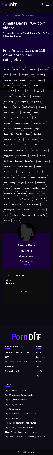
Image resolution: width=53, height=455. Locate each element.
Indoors (17, 107)
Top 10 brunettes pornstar (16, 399)
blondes (7, 69)
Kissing (26, 96)
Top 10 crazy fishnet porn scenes (19, 427)
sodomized (41, 183)
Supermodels (16, 204)
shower (7, 85)
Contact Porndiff (12, 371)
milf (23, 69)
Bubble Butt (26, 112)
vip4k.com (15, 215)
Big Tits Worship (29, 107)
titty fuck (16, 85)
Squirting (18, 161)
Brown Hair (39, 118)
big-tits (7, 172)
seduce (15, 177)
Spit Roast (8, 161)
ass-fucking (42, 177)
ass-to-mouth (9, 166)
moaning (24, 177)
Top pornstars (15, 15)
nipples (26, 188)
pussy (21, 172)
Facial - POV (8, 134)
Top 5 (38, 366)
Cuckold (44, 150)
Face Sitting (8, 102)
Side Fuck (7, 129)
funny (39, 172)
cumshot (7, 80)
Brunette (17, 129)
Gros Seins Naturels (32, 204)
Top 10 (39, 371)
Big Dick (18, 96)
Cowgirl (41, 107)
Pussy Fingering (22, 102)
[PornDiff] (9, 4)
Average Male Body (11, 112)
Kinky (17, 118)
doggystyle (32, 69)
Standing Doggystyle (22, 199)
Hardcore (33, 156)
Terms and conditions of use (17, 352)
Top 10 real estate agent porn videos (20, 413)
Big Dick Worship (32, 139)
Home (5, 15)
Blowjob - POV (38, 96)
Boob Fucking (40, 210)
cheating (23, 80)
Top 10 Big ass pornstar (15, 404)
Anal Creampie (26, 145)
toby (44, 188)
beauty (12, 183)
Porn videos (41, 357)
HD (42, 139)
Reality (42, 156)
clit (38, 193)
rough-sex (30, 172)
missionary (41, 75)
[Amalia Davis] (26, 237)
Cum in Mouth (21, 156)
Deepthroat (8, 150)
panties (30, 183)
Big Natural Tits (40, 215)
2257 (7, 357)
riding (46, 161)
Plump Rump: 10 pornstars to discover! (21, 432)
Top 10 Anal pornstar (14, 418)
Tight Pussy (26, 215)
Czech (28, 134)
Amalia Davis (28, 15)
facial (6, 75)
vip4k (6, 215)
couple (6, 177)
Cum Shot (37, 134)
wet (15, 80)
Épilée (6, 204)
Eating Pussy (29, 161)
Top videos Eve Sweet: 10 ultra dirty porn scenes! (25, 436)
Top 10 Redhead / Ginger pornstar (19, 395)
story (33, 177)
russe (31, 193)
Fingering (19, 150)
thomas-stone (9, 193)
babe (45, 145)
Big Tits (20, 91)
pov (37, 15)
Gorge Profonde (39, 199)
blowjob (25, 75)
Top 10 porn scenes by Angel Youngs (20, 423)
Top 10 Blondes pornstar (15, 390)
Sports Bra (28, 129)
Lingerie (35, 150)
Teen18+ (19, 134)
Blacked (27, 264)
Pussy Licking (36, 102)
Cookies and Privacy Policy (16, 361)
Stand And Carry (40, 123)
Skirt (20, 139)
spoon (32, 80)
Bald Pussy (8, 118)
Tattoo (35, 85)
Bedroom (7, 107)
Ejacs (19, 210)
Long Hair (7, 199)
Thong (35, 112)
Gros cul (17, 220)
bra (5, 183)
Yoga (37, 129)
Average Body (9, 91)
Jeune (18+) (28, 210)
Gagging (7, 123)
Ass (27, 150)
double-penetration (25, 166)
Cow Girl (7, 220)
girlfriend (15, 75)
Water (37, 145)
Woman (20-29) (10, 139)
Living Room (26, 118)
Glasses (29, 91)
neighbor (35, 188)
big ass (16, 69)
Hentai (39, 361)
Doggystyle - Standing (22, 123)
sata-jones (22, 193)
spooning (39, 166)
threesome (44, 69)
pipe (43, 193)
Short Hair (8, 96)
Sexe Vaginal (9, 210)
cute (39, 161)
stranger (17, 188)
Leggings (39, 91)
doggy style (8, 156)
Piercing (26, 85)
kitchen (40, 80)
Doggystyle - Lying (11, 145)
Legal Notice (10, 366)
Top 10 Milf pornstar (13, 409)
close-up (7, 188)
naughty (21, 183)
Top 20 (39, 375)
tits (14, 172)
